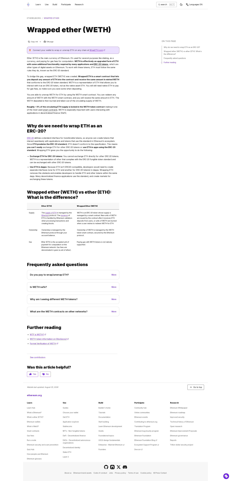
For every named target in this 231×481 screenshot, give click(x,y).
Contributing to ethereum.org (145, 422)
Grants (101, 431)
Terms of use (133, 473)
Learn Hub (31, 408)
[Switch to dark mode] (181, 4)
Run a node (31, 440)
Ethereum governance (179, 436)
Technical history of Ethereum (182, 422)
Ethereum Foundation (142, 436)
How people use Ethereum (37, 454)
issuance (64, 215)
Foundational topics (106, 436)
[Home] (28, 4)
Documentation (104, 417)
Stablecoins (67, 426)
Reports (173, 440)
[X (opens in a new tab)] (118, 467)
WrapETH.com (97, 50)
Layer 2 (66, 457)
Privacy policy (120, 473)
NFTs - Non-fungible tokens (74, 431)
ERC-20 (30, 138)
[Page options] (40, 42)
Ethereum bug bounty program (146, 431)
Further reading (170, 62)
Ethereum (45, 215)
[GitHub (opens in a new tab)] (106, 467)
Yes (34, 374)
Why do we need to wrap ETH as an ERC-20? (182, 47)
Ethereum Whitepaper (178, 408)
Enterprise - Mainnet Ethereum (111, 445)
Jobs (111, 473)
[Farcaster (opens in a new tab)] (112, 467)
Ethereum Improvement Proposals (183, 431)
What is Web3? (33, 426)
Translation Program (142, 426)
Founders (102, 449)
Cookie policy (145, 473)
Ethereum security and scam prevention (42, 445)
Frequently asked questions (175, 58)
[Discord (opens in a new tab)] (125, 467)
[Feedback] (226, 476)
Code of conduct (100, 473)
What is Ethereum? (34, 412)
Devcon (138, 449)
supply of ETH (51, 213)
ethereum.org (34, 18)
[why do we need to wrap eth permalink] (26, 128)
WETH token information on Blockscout (49, 339)
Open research (176, 426)
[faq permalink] (26, 264)
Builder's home (104, 408)
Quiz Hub (30, 449)
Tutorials (102, 412)
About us (67, 473)
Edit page (48, 42)
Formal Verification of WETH (44, 343)
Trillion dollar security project (181, 445)
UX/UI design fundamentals (109, 440)
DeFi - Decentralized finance (74, 436)
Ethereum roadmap (177, 412)
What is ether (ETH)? (35, 417)
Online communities (142, 412)
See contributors (37, 357)
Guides (65, 408)
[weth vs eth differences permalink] (26, 195)
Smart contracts (33, 431)
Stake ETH (67, 452)
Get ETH (66, 417)
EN (195, 4)
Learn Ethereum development (110, 426)
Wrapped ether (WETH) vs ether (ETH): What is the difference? (183, 52)
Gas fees (30, 436)
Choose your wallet (70, 412)
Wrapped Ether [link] (51, 18)
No (47, 374)
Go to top (197, 387)
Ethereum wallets (33, 422)
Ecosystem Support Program (146, 445)
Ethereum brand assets (82, 473)
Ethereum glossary (34, 459)
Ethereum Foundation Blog (145, 440)
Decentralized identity (71, 447)
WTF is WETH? (38, 334)
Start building (104, 422)
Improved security (177, 417)
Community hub (140, 408)
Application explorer (71, 422)
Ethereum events (141, 417)
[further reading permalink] (26, 327)
